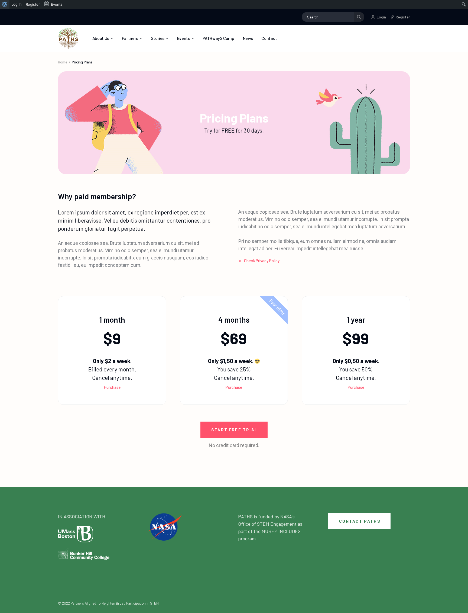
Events (57, 4)
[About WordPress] (4, 4)
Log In (16, 4)
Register (33, 4)
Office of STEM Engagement (267, 524)
